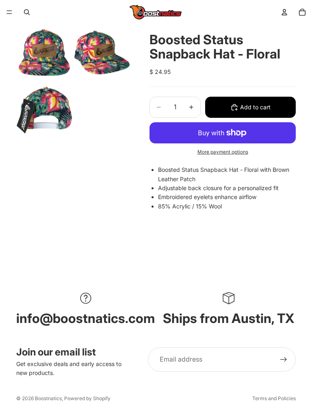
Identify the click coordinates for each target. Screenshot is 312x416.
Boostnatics (48, 398)
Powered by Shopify (87, 398)
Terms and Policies (274, 398)
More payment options (222, 152)
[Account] (284, 12)
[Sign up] (283, 359)
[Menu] (9, 12)
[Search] (27, 12)
